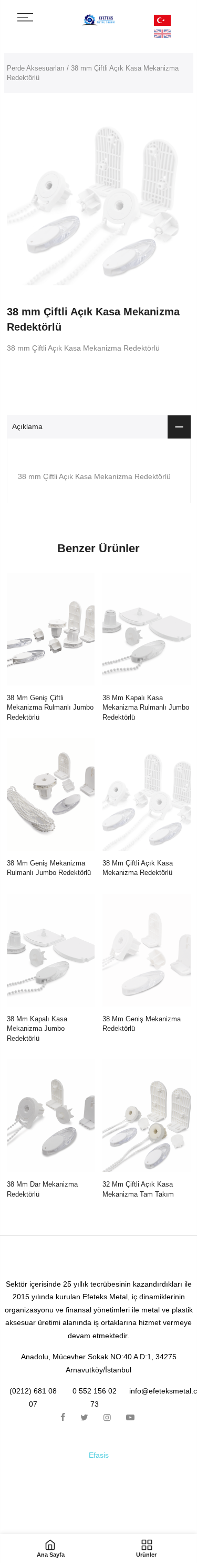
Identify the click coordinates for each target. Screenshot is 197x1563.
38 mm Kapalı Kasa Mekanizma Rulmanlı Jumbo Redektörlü (145, 707)
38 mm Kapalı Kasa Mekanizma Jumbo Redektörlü (37, 1028)
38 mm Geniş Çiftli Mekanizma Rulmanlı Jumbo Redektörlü (50, 707)
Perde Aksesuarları (36, 68)
